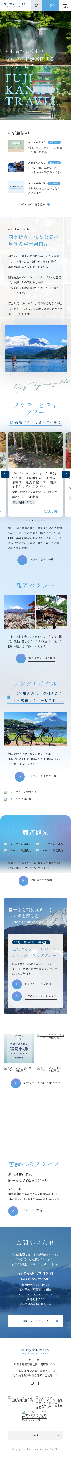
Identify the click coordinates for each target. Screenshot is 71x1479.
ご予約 (51, 5)
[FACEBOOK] (38, 1383)
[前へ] (5, 474)
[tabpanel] (35, 474)
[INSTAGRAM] (32, 1383)
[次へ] (66, 474)
